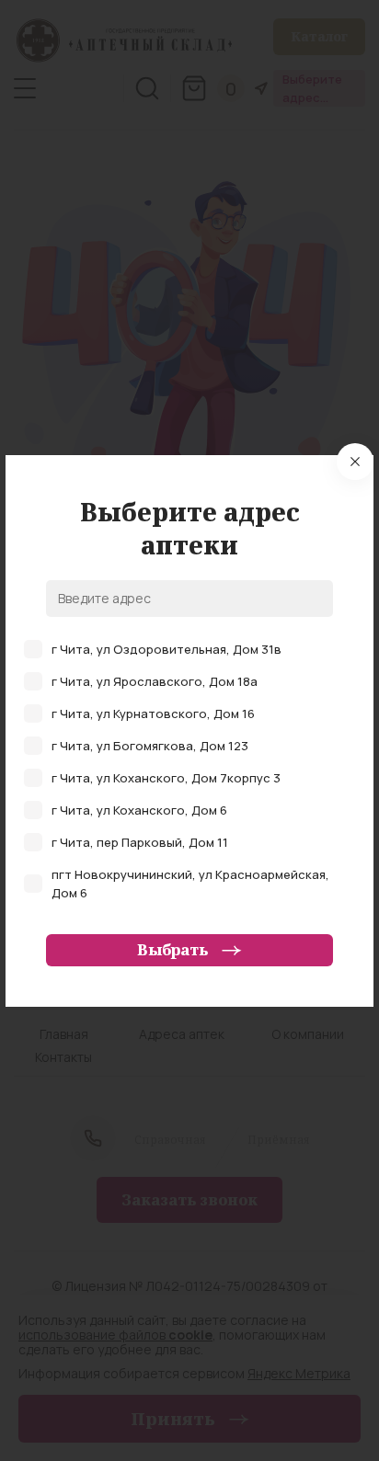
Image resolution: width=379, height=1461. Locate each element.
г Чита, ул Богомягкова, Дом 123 (150, 745)
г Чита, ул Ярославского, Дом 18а (155, 681)
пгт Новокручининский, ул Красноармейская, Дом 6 (190, 883)
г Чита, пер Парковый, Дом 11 (140, 842)
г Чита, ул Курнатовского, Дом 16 (153, 713)
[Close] (355, 461)
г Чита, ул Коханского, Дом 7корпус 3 (166, 778)
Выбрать (172, 950)
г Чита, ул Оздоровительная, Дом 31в (166, 649)
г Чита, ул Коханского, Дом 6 (139, 810)
